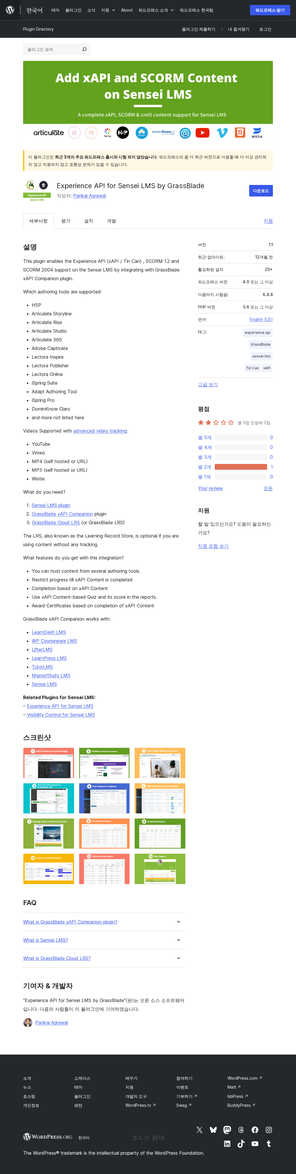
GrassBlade (261, 344)
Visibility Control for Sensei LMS (61, 715)
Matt (234, 1087)
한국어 (84, 1137)
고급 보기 (208, 384)
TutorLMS (42, 667)
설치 (88, 221)
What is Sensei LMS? (45, 940)
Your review (210, 488)
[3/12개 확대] (178, 755)
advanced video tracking (100, 431)
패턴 (78, 1105)
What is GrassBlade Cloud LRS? (57, 958)
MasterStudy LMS (51, 675)
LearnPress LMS (49, 658)
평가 (66, 221)
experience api (258, 332)
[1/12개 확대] (66, 755)
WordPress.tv (140, 1105)
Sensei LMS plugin (51, 505)
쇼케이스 (82, 1078)
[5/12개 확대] (122, 791)
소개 (27, 1078)
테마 (78, 1087)
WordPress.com (244, 1078)
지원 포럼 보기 (213, 546)
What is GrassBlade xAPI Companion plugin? (70, 922)
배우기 (131, 1078)
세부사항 (38, 221)
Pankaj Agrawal (89, 196)
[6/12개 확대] (178, 791)
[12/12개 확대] (178, 861)
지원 (268, 221)
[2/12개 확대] (122, 755)
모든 (268, 488)
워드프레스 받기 (270, 10)
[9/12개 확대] (178, 826)
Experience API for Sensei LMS (60, 706)
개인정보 (31, 1105)
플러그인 (82, 1096)
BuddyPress (241, 1105)
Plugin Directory (38, 29)
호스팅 (29, 1096)
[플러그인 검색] (84, 49)
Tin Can (252, 368)
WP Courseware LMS (54, 641)
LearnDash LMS (49, 632)
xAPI (267, 368)
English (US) (261, 319)
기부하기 (186, 1096)
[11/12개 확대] (122, 861)
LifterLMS (42, 649)
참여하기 (184, 1078)
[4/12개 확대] (66, 791)
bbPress (237, 1096)
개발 (111, 221)
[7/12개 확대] (66, 826)
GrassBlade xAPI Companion (62, 514)
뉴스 (27, 1087)
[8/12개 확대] (122, 826)
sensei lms (261, 356)
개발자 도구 (136, 1096)
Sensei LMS (44, 684)
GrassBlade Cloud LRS (56, 522)
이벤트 (182, 1087)
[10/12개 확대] (66, 861)
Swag (184, 1105)
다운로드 (261, 190)
